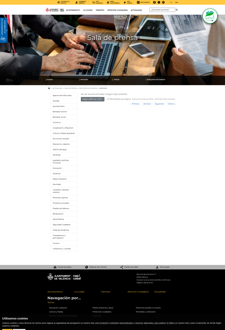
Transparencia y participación (59, 236)
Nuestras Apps (64, 267)
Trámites (105, 291)
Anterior (147, 104)
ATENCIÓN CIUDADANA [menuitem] (117, 10)
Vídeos (116, 79)
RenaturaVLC (58, 214)
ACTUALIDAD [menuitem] (136, 10)
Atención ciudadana (138, 291)
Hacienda (56, 155)
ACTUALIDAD (57, 88)
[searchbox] (162, 10)
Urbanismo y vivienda (62, 249)
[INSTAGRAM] (163, 3)
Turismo (56, 243)
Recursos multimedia (88, 88)
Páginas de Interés (98, 267)
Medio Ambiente (59, 179)
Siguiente (159, 104)
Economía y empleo (61, 139)
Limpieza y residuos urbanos (61, 191)
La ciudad (79, 291)
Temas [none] (50, 302)
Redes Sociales (131, 267)
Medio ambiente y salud (103, 308)
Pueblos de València (61, 208)
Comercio (57, 122)
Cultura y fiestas (56, 312)
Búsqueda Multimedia (156, 79)
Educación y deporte (61, 144)
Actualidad (160, 291)
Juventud (56, 174)
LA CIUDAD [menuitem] (88, 10)
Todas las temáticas (61, 230)
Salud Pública (58, 219)
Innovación (57, 168)
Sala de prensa (71, 88)
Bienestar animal (60, 112)
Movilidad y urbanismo (145, 312)
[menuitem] (62, 79)
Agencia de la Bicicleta (62, 95)
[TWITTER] (159, 3)
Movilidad (57, 184)
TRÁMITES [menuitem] (100, 10)
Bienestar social (59, 117)
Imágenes (84, 79)
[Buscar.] (177, 9)
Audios (50, 79)
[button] (92, 99)
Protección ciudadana (102, 312)
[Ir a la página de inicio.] (51, 10)
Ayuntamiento (59, 106)
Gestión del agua (60, 149)
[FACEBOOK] (154, 3)
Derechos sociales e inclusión (148, 308)
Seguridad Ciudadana (61, 225)
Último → (172, 104)
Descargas (165, 267)
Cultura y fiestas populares (64, 133)
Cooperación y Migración (63, 128)
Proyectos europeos (61, 203)
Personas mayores (60, 198)
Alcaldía (56, 101)
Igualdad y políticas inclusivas (61, 161)
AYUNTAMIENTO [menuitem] (73, 10)
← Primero (134, 104)
